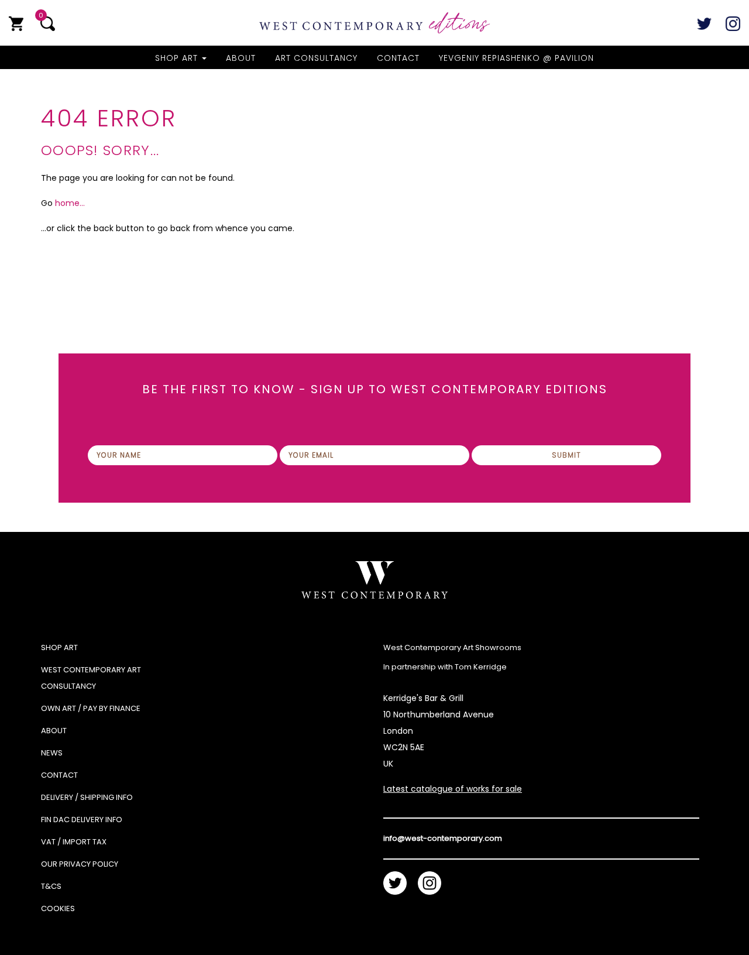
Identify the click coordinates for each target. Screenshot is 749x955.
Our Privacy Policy (79, 864)
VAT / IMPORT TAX (73, 841)
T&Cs (51, 886)
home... (70, 203)
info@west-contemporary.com (442, 838)
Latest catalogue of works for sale (452, 789)
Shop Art (178, 58)
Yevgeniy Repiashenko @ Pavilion (516, 58)
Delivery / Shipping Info (87, 797)
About (241, 58)
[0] (16, 23)
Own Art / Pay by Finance (90, 708)
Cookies (58, 908)
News (52, 752)
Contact (398, 58)
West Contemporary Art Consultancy (91, 678)
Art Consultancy (316, 58)
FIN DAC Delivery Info (81, 819)
